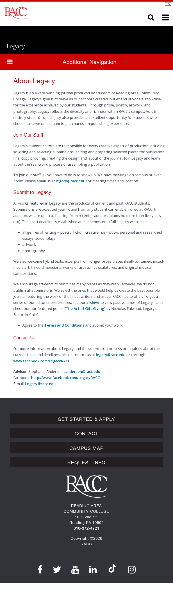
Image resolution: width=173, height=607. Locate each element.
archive (92, 302)
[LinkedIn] (92, 570)
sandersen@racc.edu (82, 371)
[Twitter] (57, 570)
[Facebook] (40, 570)
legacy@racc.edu (70, 180)
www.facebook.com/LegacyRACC (41, 361)
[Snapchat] (112, 564)
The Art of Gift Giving (85, 308)
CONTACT (86, 433)
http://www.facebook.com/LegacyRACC (65, 377)
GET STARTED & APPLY (86, 419)
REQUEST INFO (86, 462)
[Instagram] (131, 570)
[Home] (67, 13)
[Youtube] (75, 570)
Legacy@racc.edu (40, 383)
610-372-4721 (86, 528)
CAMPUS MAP (86, 448)
